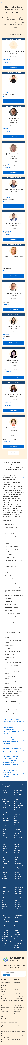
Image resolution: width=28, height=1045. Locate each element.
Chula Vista (5, 837)
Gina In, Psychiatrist (13, 327)
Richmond (17, 850)
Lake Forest (5, 921)
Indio (3, 911)
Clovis (3, 844)
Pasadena (17, 825)
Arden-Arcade (6, 805)
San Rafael (17, 880)
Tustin (16, 923)
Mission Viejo (18, 790)
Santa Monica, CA (7, 231)
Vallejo (16, 930)
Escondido (5, 876)
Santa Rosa (17, 902)
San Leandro (17, 874)
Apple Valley (5, 801)
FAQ (15, 991)
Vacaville (16, 928)
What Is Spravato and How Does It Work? (10, 1029)
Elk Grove (5, 865)
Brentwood (5, 818)
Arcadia (4, 803)
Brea (3, 816)
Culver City (5, 855)
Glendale (4, 895)
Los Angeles (5, 934)
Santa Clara (17, 889)
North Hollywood (19, 805)
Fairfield (4, 878)
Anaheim (4, 797)
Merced (4, 945)
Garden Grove (6, 891)
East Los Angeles (7, 861)
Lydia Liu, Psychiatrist (13, 360)
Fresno (4, 887)
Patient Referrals (17, 982)
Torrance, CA (6, 368)
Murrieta (16, 799)
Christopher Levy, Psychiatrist (13, 190)
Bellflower (5, 810)
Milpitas (4, 947)
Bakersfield (5, 807)
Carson (4, 829)
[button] (5, 985)
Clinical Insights (17, 987)
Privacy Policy (17, 993)
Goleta (4, 898)
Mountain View (18, 797)
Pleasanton (17, 831)
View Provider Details (13, 53)
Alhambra (5, 794)
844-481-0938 (7, 62)
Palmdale (16, 822)
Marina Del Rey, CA (7, 438)
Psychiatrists (6, 15)
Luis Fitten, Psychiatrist (13, 293)
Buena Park (5, 820)
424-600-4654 (7, 371)
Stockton (16, 908)
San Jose (16, 872)
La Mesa (4, 926)
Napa (15, 801)
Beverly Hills (5, 814)
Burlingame (5, 825)
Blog (15, 985)
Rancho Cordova (19, 837)
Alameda (4, 792)
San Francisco (18, 870)
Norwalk (16, 810)
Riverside (16, 853)
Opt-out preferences (18, 1013)
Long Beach (5, 932)
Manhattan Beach (7, 936)
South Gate (17, 906)
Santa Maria (17, 898)
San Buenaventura (19, 865)
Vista (15, 938)
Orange (16, 818)
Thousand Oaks (18, 915)
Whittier (16, 947)
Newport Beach (18, 803)
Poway (16, 835)
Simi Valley (17, 904)
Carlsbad (4, 827)
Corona (4, 850)
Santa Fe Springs (19, 895)
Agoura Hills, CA (6, 59)
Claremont (5, 842)
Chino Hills (5, 835)
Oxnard (16, 820)
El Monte (4, 868)
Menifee (4, 943)
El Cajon (4, 863)
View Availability (13, 67)
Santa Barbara (18, 887)
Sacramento (17, 857)
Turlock (16, 921)
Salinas (16, 861)
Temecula (17, 913)
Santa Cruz (17, 893)
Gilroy (3, 893)
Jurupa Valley (6, 917)
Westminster (18, 945)
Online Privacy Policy (18, 994)
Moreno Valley (18, 794)
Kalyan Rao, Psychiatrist (13, 223)
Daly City (4, 857)
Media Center (16, 989)
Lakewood (5, 923)
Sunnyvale (17, 911)
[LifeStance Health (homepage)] (4, 2)
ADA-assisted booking (18, 1000)
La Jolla (4, 919)
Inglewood (5, 913)
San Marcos (17, 876)
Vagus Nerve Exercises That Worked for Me (10, 1044)
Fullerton (4, 889)
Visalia (16, 936)
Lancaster (5, 928)
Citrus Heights (6, 840)
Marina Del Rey (6, 941)
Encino (4, 874)
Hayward (4, 902)
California (14, 15)
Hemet (4, 904)
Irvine (3, 915)
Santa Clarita (18, 891)
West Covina (17, 943)
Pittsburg (17, 829)
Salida (15, 859)
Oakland (16, 812)
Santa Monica (18, 900)
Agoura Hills (5, 790)
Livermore (5, 930)
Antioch (4, 799)
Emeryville (5, 870)
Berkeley (4, 812)
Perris (15, 827)
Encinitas (4, 872)
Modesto (16, 792)
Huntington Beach (7, 908)
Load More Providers (13, 452)
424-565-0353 (7, 441)
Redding (16, 844)
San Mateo (17, 878)
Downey (4, 859)
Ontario (16, 816)
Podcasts (16, 984)
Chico (3, 831)
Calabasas (21, 15)
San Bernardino (18, 863)
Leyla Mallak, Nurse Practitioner (13, 51)
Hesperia (4, 906)
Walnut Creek (18, 941)
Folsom (4, 880)
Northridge (17, 807)
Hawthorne (5, 900)
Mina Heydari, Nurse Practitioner (13, 85)
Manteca (4, 938)
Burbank (4, 822)
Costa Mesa (5, 853)
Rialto (15, 848)
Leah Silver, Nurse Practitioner (13, 394)
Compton (4, 846)
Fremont (4, 885)
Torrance (16, 917)
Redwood (16, 846)
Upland (16, 926)
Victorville (17, 934)
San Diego (17, 868)
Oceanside (17, 814)
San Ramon (17, 883)
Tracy (15, 919)
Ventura (16, 932)
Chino (3, 833)
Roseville (16, 855)
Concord (4, 848)
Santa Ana (17, 885)
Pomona (16, 833)
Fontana (4, 883)
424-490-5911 (7, 234)
